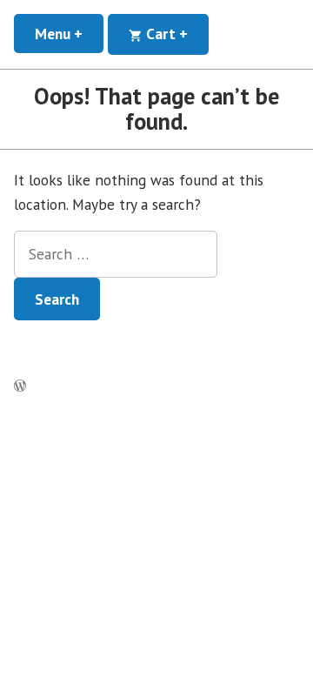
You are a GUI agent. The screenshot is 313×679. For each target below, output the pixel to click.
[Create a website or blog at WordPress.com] (20, 386)
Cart (176, 34)
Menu (69, 34)
